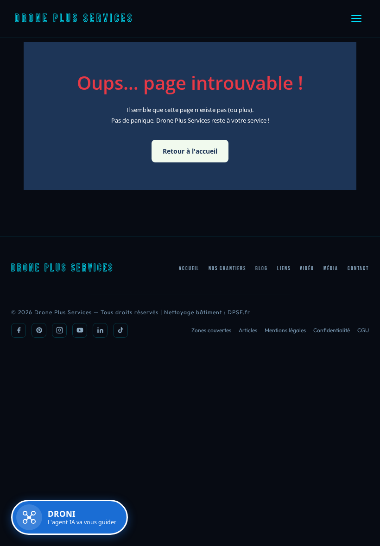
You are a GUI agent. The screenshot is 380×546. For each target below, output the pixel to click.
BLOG (261, 268)
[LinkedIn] (100, 330)
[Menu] (356, 18)
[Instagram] (59, 330)
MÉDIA (330, 268)
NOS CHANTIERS (227, 268)
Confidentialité (331, 330)
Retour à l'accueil (190, 151)
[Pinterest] (39, 330)
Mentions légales (285, 330)
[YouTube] (79, 330)
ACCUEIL (189, 268)
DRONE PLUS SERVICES (74, 18)
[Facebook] (18, 330)
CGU (363, 330)
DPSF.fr (239, 312)
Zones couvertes (211, 330)
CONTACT (358, 268)
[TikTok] (120, 330)
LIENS (284, 268)
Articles (248, 330)
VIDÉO (307, 268)
